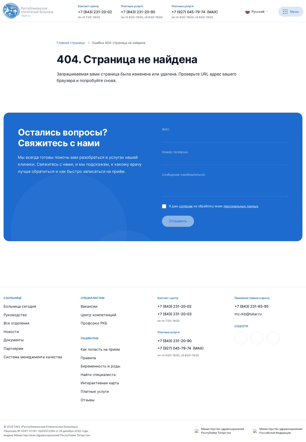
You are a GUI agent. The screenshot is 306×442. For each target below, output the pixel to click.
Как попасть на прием (100, 349)
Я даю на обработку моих (214, 206)
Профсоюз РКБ (94, 323)
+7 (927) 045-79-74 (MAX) (195, 12)
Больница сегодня (20, 306)
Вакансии (89, 306)
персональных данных (241, 206)
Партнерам (13, 348)
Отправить (178, 221)
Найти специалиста (98, 374)
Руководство (15, 315)
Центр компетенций (98, 315)
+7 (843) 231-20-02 (95, 12)
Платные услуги (95, 391)
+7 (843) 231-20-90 (138, 12)
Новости (11, 331)
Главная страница (71, 43)
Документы (14, 340)
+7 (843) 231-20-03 (174, 314)
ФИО (165, 129)
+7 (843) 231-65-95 (252, 306)
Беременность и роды (100, 366)
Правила (88, 358)
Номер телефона (175, 152)
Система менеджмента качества (33, 357)
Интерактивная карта (100, 383)
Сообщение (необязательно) (183, 174)
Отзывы (88, 400)
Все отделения (16, 323)
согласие (186, 206)
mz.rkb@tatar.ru (248, 314)
